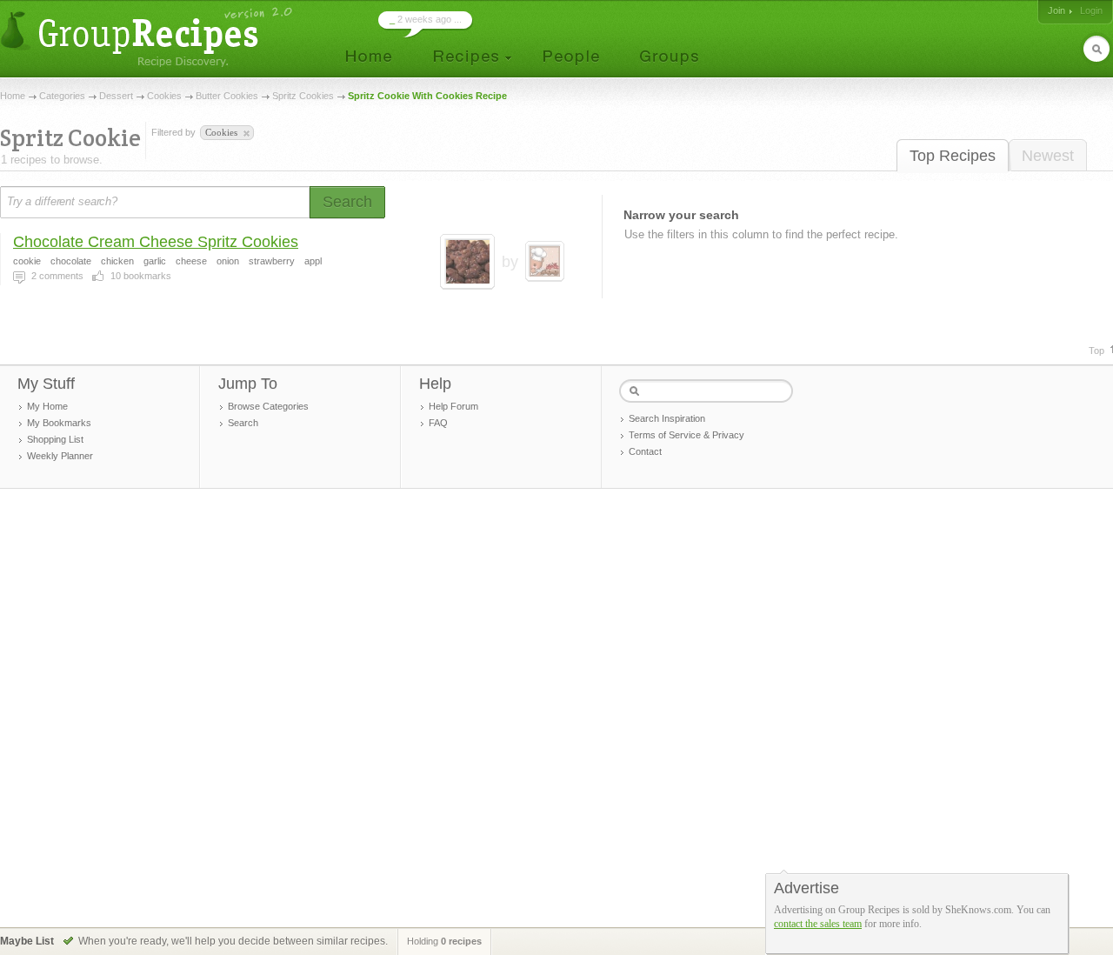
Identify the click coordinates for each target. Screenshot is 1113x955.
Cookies (164, 95)
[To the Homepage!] (148, 37)
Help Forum (453, 406)
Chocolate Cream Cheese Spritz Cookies (155, 241)
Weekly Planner (60, 456)
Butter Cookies (227, 95)
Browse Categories (268, 406)
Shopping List (55, 439)
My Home (47, 406)
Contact (645, 451)
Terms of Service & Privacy (686, 435)
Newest (1048, 155)
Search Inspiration (667, 418)
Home (12, 95)
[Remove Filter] (245, 134)
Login (1091, 10)
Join (1056, 10)
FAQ (438, 422)
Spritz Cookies (303, 95)
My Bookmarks (59, 422)
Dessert (116, 95)
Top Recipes (953, 155)
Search (243, 422)
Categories (62, 95)
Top (1096, 350)
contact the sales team (818, 924)
